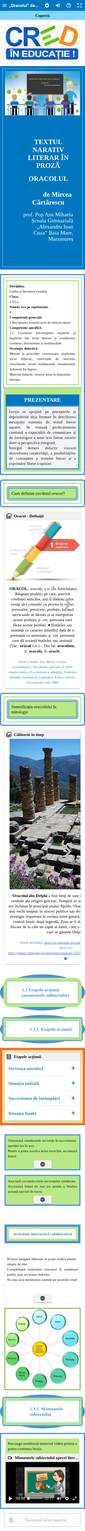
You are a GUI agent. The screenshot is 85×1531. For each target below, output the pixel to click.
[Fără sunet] (59, 1498)
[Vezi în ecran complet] (74, 1498)
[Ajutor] (68, 5)
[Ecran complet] (79, 5)
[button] (42, 1068)
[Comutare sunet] (57, 5)
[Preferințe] (46, 5)
